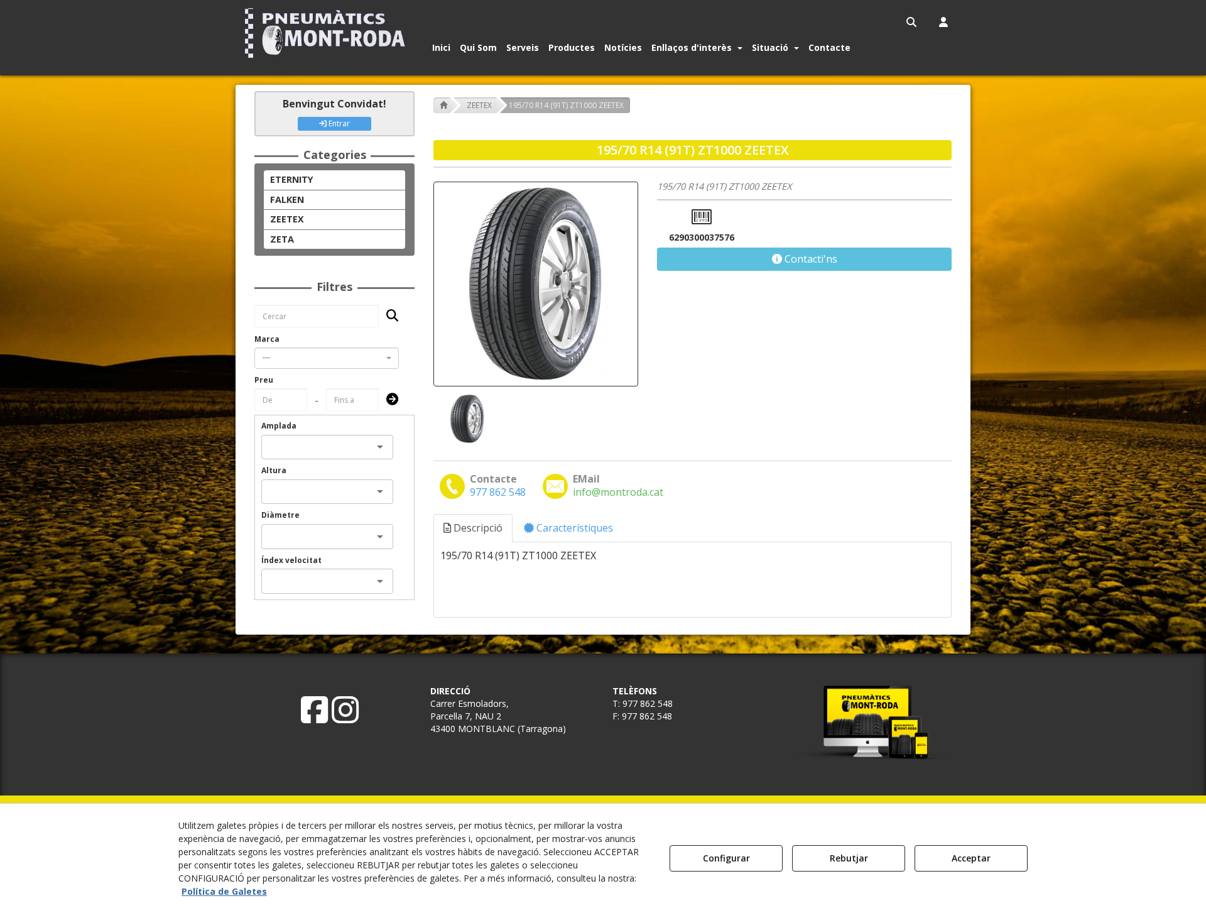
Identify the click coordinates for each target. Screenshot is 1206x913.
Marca (267, 339)
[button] (327, 33)
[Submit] (388, 400)
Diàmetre (280, 515)
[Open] (380, 447)
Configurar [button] (726, 858)
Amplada (278, 425)
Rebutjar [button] (849, 858)
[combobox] (326, 358)
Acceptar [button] (971, 858)
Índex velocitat (291, 560)
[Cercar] (388, 316)
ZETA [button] (282, 239)
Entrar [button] (338, 123)
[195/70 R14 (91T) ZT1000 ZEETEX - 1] (466, 419)
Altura (273, 470)
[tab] (473, 528)
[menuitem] (912, 22)
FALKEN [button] (287, 199)
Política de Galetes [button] (224, 891)
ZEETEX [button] (287, 219)
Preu (263, 379)
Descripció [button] (477, 528)
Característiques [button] (573, 528)
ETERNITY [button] (291, 179)
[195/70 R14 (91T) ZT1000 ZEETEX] (536, 284)
